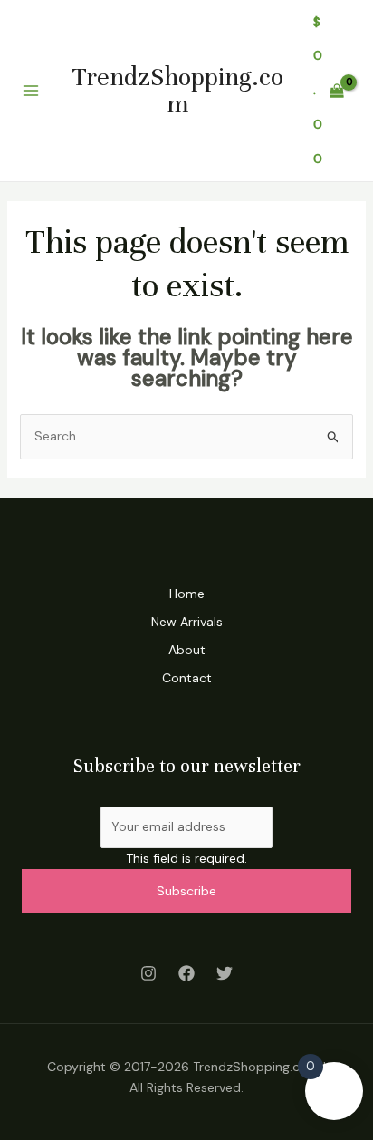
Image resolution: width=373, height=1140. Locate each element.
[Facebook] (186, 973)
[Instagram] (148, 973)
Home (187, 593)
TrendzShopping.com (177, 91)
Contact (187, 678)
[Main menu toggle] (31, 90)
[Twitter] (224, 973)
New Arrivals (187, 621)
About (187, 650)
